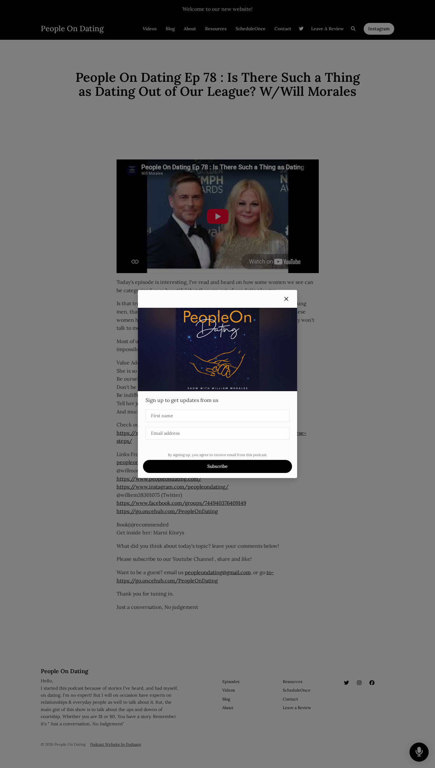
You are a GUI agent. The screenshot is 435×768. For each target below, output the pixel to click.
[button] (286, 299)
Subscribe (217, 466)
